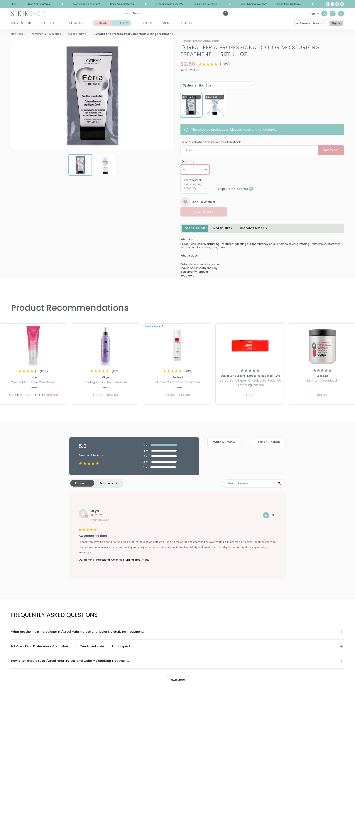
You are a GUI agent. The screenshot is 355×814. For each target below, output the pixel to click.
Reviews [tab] (80, 483)
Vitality (76, 23)
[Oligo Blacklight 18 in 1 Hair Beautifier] (105, 345)
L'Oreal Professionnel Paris (199, 41)
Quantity (187, 161)
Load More (177, 680)
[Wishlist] (333, 13)
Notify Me (331, 150)
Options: (196, 85)
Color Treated (77, 34)
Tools (146, 23)
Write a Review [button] (224, 442)
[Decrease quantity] (184, 169)
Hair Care (50, 23)
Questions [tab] (106, 483)
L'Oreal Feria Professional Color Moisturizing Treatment (114, 560)
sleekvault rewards (311, 23)
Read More (187, 275)
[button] (266, 515)
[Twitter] (332, 4)
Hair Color (21, 23)
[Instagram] (337, 4)
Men (166, 23)
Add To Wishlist (203, 202)
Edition (186, 23)
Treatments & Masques (45, 34)
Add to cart (203, 211)
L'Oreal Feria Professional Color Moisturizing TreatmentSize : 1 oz (250, 51)
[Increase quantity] (206, 169)
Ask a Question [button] (268, 442)
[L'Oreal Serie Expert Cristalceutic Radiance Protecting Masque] (250, 345)
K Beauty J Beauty (112, 23)
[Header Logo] (28, 13)
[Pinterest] (342, 4)
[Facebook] (327, 4)
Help (313, 13)
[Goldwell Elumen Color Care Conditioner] (177, 345)
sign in (336, 23)
